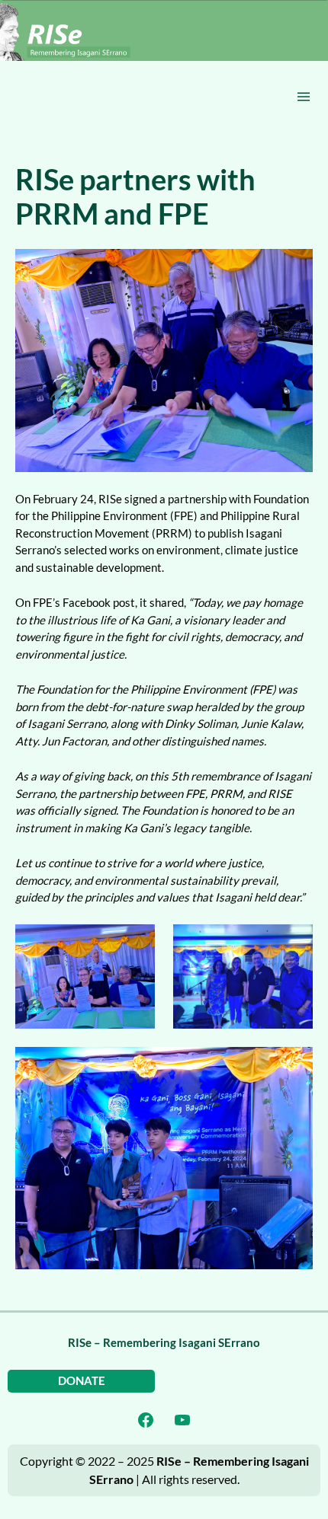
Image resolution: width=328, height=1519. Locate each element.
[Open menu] (303, 97)
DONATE (81, 1380)
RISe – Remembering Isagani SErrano (164, 1342)
